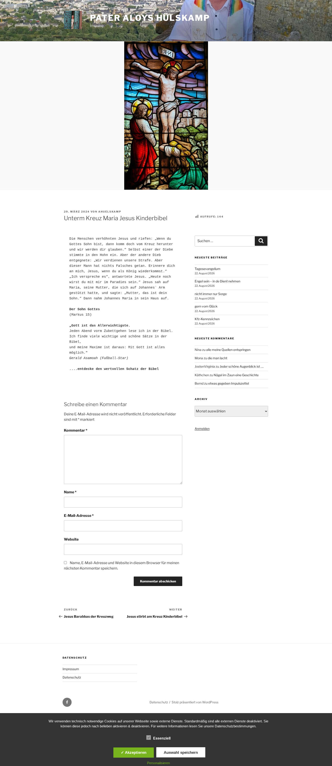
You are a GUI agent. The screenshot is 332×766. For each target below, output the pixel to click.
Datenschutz (72, 677)
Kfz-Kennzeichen (207, 319)
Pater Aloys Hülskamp (150, 18)
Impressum (71, 669)
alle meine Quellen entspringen (228, 350)
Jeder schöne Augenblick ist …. (242, 366)
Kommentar (75, 430)
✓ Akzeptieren (133, 752)
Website (71, 539)
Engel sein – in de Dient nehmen (217, 281)
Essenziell (162, 738)
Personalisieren (158, 763)
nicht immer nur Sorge (211, 294)
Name (70, 492)
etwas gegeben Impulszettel (228, 383)
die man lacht (217, 358)
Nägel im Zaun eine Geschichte (236, 375)
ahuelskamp (109, 211)
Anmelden (202, 428)
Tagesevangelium (207, 269)
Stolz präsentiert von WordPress (195, 702)
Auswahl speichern (181, 752)
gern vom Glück (206, 306)
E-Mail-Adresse (79, 515)
